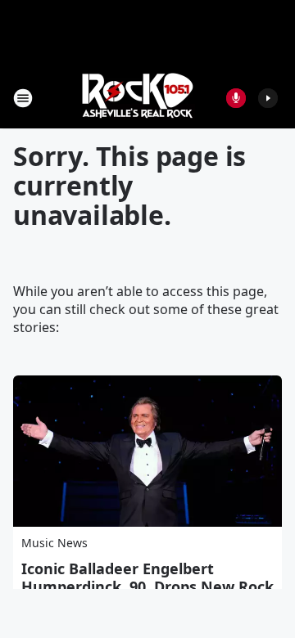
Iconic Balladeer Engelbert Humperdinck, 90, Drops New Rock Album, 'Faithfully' (147, 586)
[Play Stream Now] (268, 98)
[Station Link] (136, 97)
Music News (54, 542)
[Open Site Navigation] (23, 98)
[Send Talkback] (236, 98)
